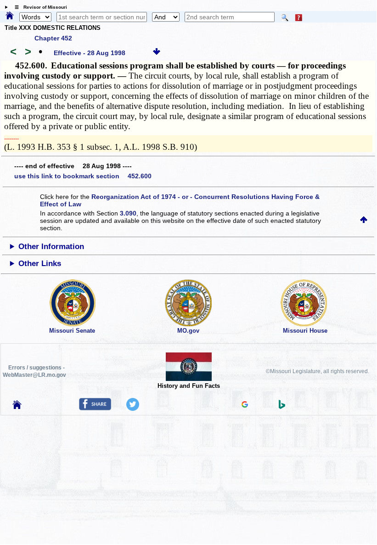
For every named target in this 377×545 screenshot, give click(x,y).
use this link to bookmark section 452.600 (83, 176)
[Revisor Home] (17, 406)
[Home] (10, 16)
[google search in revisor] (245, 405)
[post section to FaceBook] (95, 408)
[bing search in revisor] (282, 406)
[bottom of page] (156, 53)
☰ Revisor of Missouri (38, 7)
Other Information (51, 246)
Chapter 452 (53, 38)
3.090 (128, 213)
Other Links (39, 263)
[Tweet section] (132, 408)
